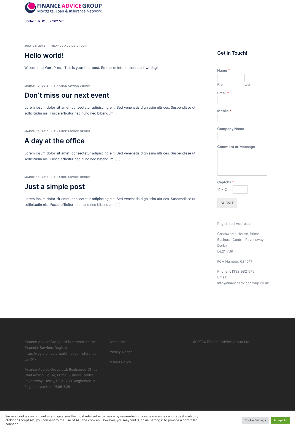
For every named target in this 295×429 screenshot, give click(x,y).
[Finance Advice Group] (63, 8)
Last (247, 84)
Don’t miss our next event (66, 95)
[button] (269, 8)
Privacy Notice (121, 352)
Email (223, 93)
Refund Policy (120, 362)
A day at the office (54, 141)
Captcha (225, 182)
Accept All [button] (280, 420)
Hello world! (44, 55)
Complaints (118, 342)
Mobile (224, 111)
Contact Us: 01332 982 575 (44, 21)
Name (223, 70)
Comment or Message (236, 147)
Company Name (230, 129)
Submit (227, 203)
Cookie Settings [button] (255, 420)
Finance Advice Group (69, 45)
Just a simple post (54, 186)
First (220, 84)
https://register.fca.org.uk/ (45, 353)
